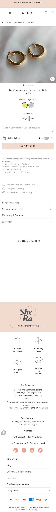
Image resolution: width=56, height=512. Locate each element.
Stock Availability (10, 202)
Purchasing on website (18, 484)
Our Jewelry (13, 490)
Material (28, 100)
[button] (3, 432)
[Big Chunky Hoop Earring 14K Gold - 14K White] (21, 293)
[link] (28, 2)
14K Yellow (24, 105)
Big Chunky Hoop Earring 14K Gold (21, 22)
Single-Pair (28, 113)
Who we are (13, 459)
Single (24, 118)
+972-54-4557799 (22, 407)
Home (4, 22)
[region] (28, 22)
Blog (9, 465)
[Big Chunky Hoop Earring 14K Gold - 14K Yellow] (18, 293)
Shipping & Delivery (12, 209)
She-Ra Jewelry (27, 385)
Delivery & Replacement (19, 471)
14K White (31, 105)
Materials (7, 221)
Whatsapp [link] (43, 407)
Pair (32, 118)
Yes (52, 138)
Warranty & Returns (12, 215)
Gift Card (11, 478)
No (40, 138)
